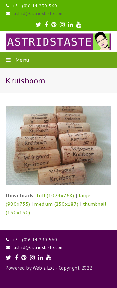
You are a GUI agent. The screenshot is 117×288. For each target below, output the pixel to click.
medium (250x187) (56, 204)
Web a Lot (44, 268)
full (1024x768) (55, 195)
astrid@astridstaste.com (39, 13)
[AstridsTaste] (58, 41)
